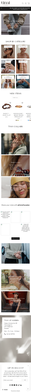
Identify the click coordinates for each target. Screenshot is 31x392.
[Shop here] (15, 253)
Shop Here (15, 26)
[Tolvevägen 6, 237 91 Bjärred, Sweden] (15, 338)
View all (15, 97)
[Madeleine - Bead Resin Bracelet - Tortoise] (16, 120)
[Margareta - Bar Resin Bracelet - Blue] (28, 120)
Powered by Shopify (15, 390)
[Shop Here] (15, 165)
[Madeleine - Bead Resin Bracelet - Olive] (17, 120)
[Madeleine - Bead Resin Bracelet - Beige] (19, 120)
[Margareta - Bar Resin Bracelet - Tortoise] (30, 120)
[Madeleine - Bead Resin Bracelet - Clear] (21, 120)
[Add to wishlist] (10, 102)
